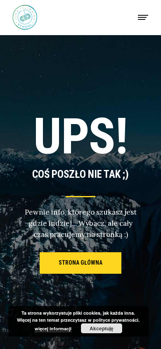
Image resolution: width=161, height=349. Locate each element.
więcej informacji (53, 328)
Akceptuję (102, 328)
